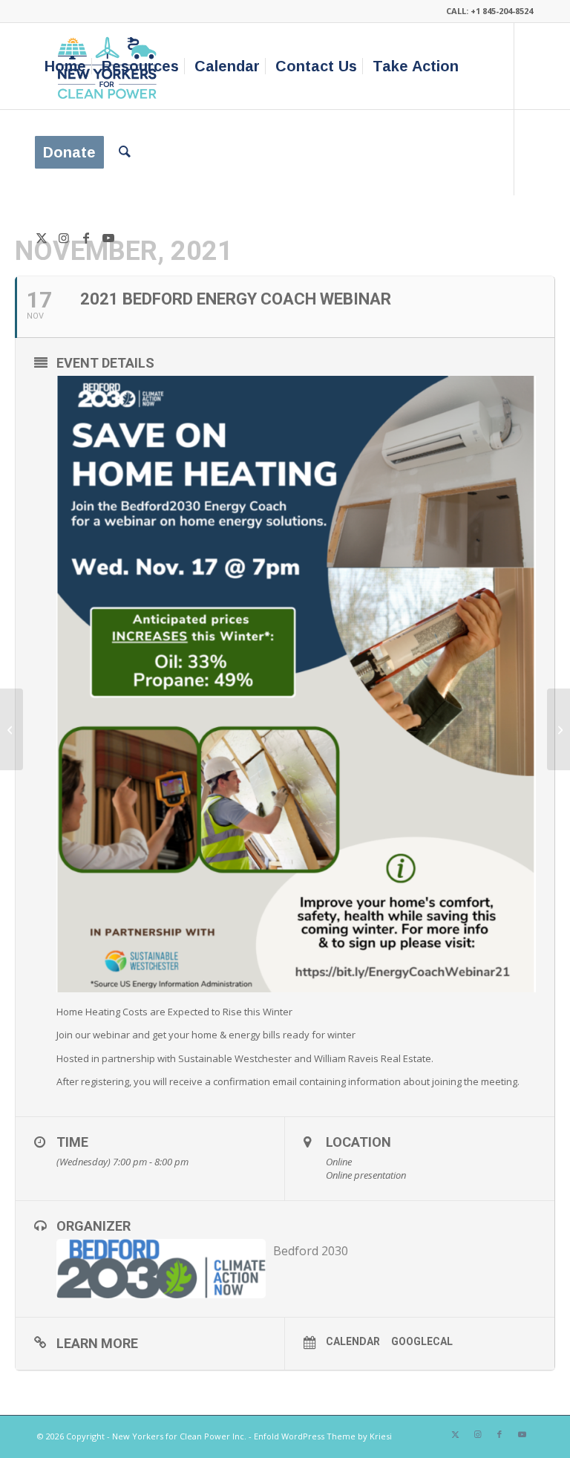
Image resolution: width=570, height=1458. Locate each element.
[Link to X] (41, 238)
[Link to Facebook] (86, 238)
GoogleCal (422, 1341)
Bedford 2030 (310, 1251)
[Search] (124, 152)
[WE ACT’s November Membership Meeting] (11, 729)
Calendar (353, 1341)
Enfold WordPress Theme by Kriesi (323, 1436)
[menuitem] (65, 66)
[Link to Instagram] (64, 238)
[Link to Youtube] (108, 238)
